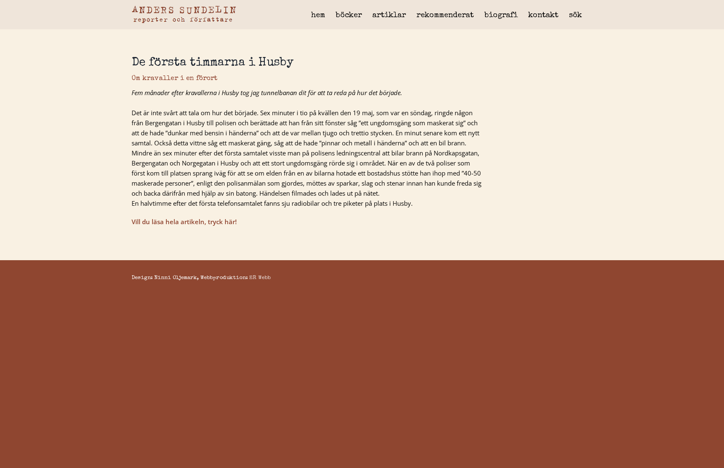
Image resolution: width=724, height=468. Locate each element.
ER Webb (260, 278)
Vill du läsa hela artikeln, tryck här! (184, 221)
